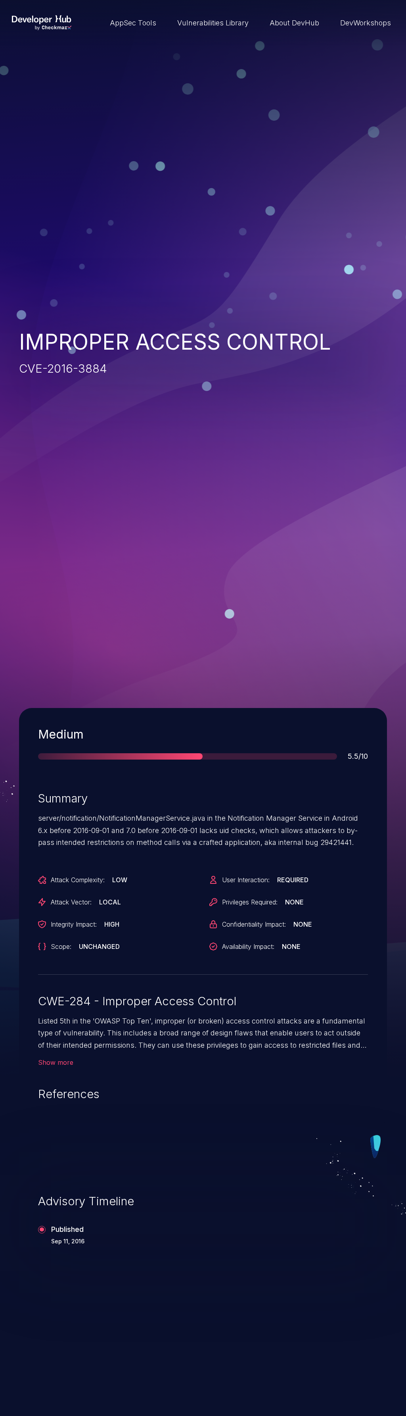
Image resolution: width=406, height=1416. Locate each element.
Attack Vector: (71, 902)
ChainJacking (56, 1363)
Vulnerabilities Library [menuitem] (213, 23)
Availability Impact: (248, 946)
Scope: (61, 946)
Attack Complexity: (78, 880)
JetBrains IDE (245, 1363)
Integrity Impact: (74, 924)
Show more (55, 1062)
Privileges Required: (250, 902)
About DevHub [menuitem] (294, 23)
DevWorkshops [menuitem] (365, 23)
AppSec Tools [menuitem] (133, 23)
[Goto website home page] (41, 23)
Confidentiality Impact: (254, 924)
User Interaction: (246, 880)
